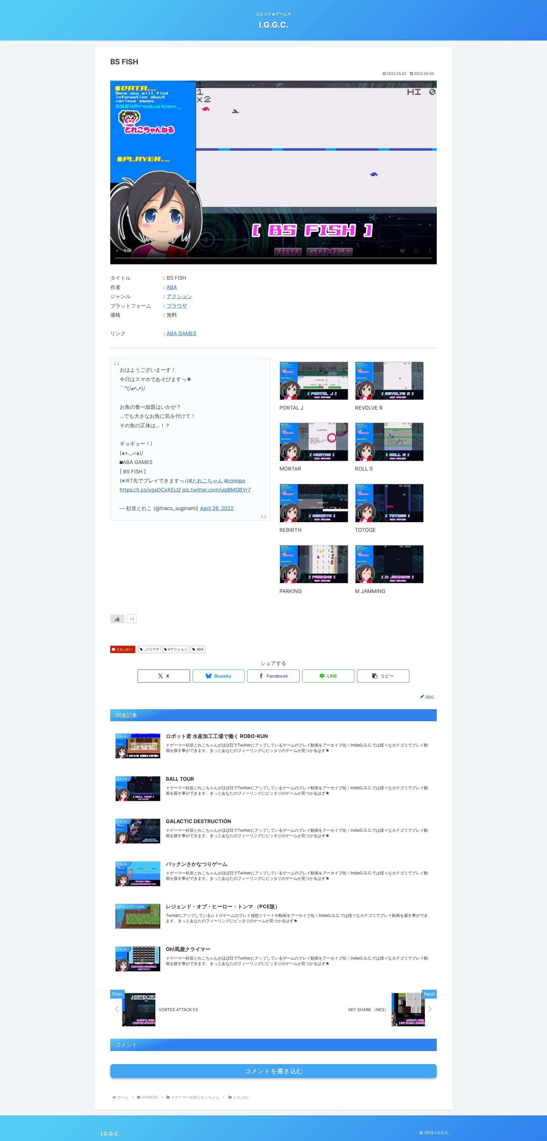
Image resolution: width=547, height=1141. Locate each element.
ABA (172, 287)
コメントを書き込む (273, 1071)
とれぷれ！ (125, 649)
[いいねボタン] (117, 619)
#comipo (234, 481)
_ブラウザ (151, 649)
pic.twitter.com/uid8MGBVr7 (216, 490)
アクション (179, 296)
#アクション (177, 649)
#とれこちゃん (206, 481)
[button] (383, 676)
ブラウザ (177, 306)
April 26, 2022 (217, 508)
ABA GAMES (181, 333)
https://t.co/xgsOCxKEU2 (150, 490)
